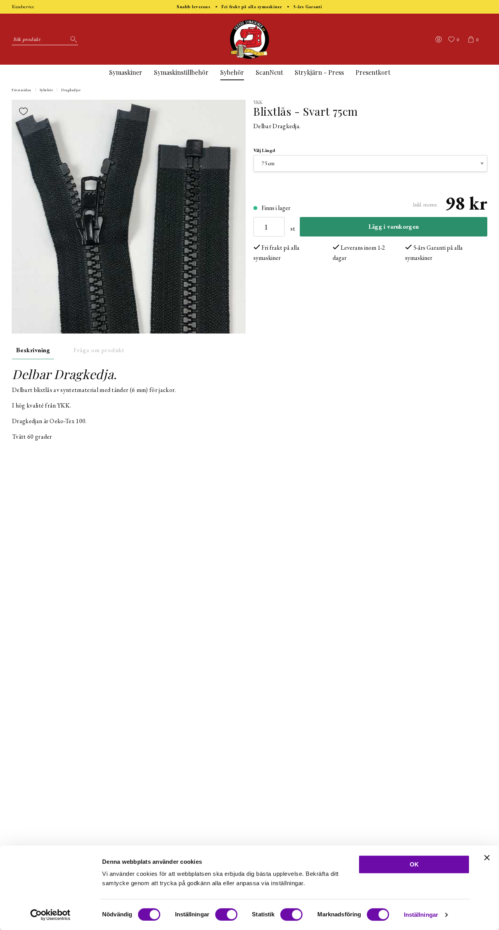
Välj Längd (264, 150)
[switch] (226, 914)
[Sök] (72, 39)
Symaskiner (125, 72)
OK (414, 864)
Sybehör (232, 72)
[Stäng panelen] (487, 857)
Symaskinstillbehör (181, 72)
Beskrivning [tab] (33, 350)
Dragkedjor (71, 89)
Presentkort (373, 72)
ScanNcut (269, 72)
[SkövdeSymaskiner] (249, 39)
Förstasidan (22, 89)
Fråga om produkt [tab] (99, 350)
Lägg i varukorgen (393, 226)
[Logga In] (438, 39)
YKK (258, 102)
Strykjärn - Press (319, 72)
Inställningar (421, 914)
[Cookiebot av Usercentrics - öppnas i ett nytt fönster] (50, 915)
